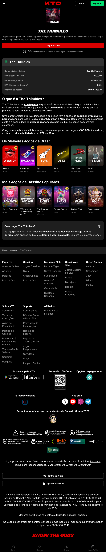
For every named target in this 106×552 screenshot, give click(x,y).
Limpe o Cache (31, 363)
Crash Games (30, 275)
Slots (26, 271)
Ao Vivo (6, 271)
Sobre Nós (8, 310)
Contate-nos (30, 310)
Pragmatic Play (24, 171)
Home (4, 250)
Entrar (82, 3)
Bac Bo (69, 286)
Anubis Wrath (77, 209)
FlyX (39, 168)
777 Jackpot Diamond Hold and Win (26, 211)
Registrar (97, 3)
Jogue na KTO (53, 45)
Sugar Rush (50, 275)
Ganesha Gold (94, 209)
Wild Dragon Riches (42, 210)
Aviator (5, 168)
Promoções (8, 280)
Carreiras (7, 357)
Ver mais (10, 156)
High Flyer (75, 168)
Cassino (13, 250)
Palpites (6, 275)
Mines (89, 280)
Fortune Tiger (51, 266)
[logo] (53, 4)
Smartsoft (57, 171)
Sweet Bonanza (53, 271)
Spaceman (24, 168)
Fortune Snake (60, 209)
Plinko (89, 285)
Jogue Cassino (31, 266)
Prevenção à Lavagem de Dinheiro (9, 341)
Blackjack (70, 282)
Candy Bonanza (9, 209)
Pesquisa (7, 361)
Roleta (68, 277)
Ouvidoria (28, 354)
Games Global (41, 171)
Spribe (4, 171)
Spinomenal (40, 214)
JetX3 (90, 168)
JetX (56, 168)
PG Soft (4, 212)
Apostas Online (10, 266)
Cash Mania (50, 288)
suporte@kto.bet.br (92, 521)
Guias (26, 358)
